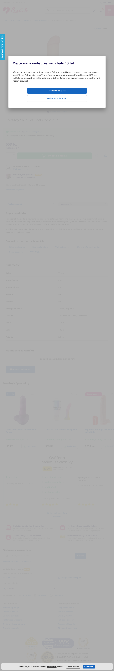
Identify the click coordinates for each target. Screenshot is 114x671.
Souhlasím (89, 667)
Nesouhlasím (73, 667)
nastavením (52, 667)
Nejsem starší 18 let (57, 98)
